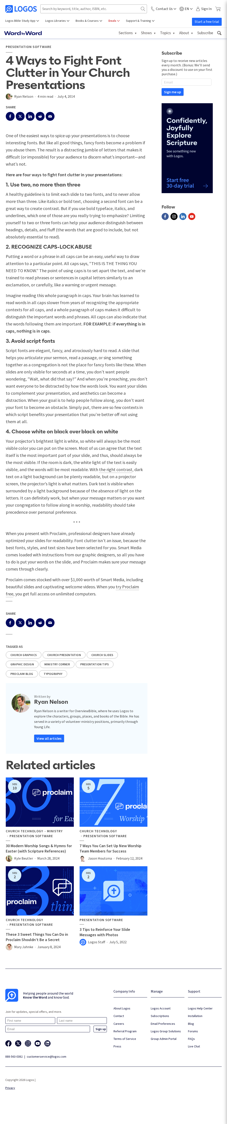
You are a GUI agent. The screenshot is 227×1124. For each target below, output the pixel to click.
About (184, 32)
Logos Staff (96, 942)
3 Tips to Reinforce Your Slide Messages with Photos (105, 932)
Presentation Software (28, 46)
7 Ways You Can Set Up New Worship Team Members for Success (110, 848)
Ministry (55, 831)
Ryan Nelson (23, 96)
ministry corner (57, 664)
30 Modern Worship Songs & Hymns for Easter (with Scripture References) (39, 848)
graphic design (22, 664)
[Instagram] (174, 216)
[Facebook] (165, 216)
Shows (146, 32)
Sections (126, 32)
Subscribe (205, 32)
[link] (219, 33)
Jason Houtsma (100, 858)
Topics (165, 32)
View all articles (49, 738)
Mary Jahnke (23, 947)
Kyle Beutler (23, 858)
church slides (102, 655)
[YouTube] (191, 216)
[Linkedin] (182, 216)
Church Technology (24, 831)
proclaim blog (21, 674)
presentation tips (94, 664)
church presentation (64, 655)
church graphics (23, 655)
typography (53, 674)
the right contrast (115, 469)
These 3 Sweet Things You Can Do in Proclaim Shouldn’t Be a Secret (37, 937)
